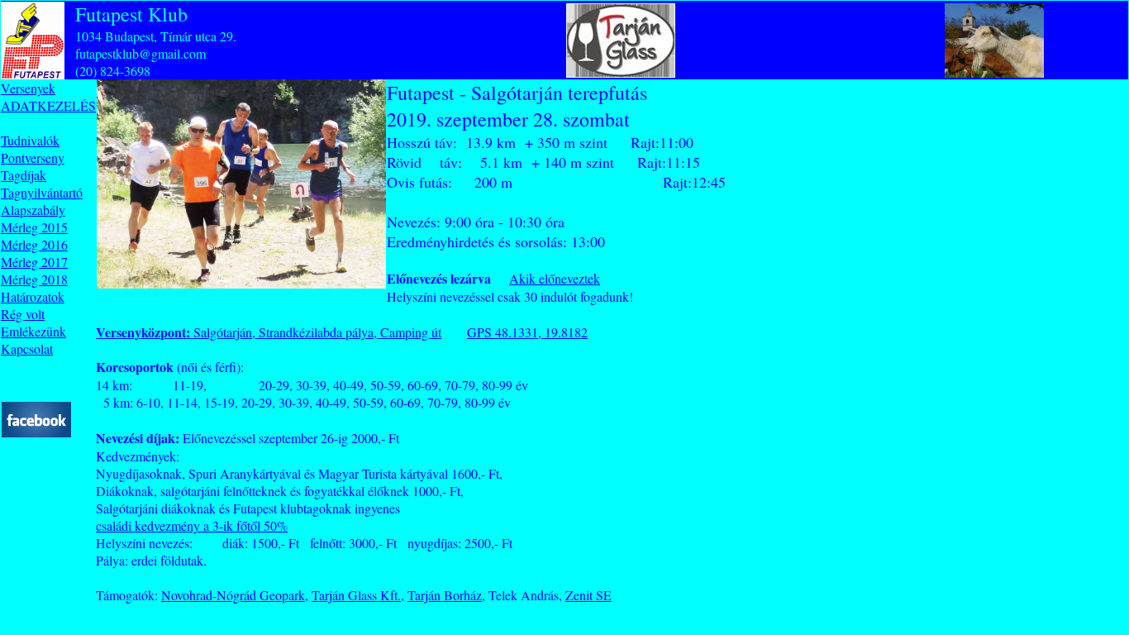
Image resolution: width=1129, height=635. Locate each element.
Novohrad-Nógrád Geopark (233, 595)
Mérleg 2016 (34, 244)
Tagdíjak (23, 175)
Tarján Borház (444, 595)
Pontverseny (32, 157)
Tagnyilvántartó (42, 192)
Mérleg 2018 (34, 279)
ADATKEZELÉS (48, 105)
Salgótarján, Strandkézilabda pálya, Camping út (268, 332)
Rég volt (23, 313)
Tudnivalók (30, 140)
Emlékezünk (33, 331)
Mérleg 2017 (34, 261)
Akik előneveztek (554, 278)
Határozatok (32, 296)
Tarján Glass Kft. (356, 595)
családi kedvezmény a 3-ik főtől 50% (192, 525)
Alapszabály (33, 209)
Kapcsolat (27, 348)
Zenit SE (588, 595)
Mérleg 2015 (34, 227)
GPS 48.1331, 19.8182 (527, 332)
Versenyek (28, 88)
